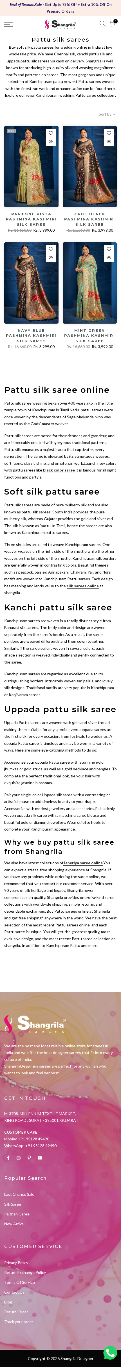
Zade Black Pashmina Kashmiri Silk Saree (89, 219)
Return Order (16, 1311)
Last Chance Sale (19, 1194)
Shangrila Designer (76, 1358)
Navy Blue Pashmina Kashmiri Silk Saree (31, 335)
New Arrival (14, 1223)
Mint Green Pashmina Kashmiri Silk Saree (89, 335)
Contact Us (14, 1292)
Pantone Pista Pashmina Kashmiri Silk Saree (31, 219)
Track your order (18, 1321)
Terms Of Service (19, 1282)
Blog (8, 1302)
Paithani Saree (17, 1214)
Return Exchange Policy (25, 1272)
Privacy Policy (16, 1262)
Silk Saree (12, 1204)
